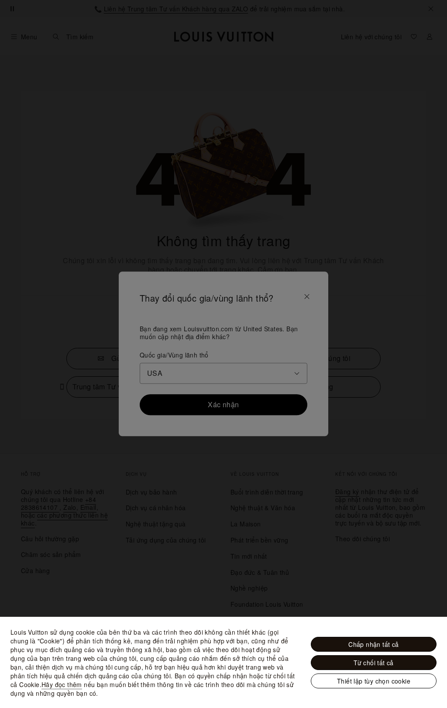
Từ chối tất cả (374, 662)
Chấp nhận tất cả (373, 644)
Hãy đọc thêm (61, 684)
